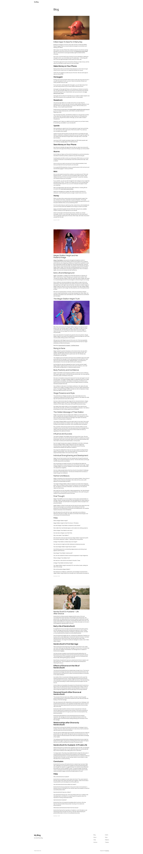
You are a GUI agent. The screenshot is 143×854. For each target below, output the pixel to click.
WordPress (107, 850)
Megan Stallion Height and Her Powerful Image (66, 256)
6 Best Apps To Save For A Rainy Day (68, 42)
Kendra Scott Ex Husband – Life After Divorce (68, 345)
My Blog (36, 2)
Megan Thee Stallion (58, 260)
